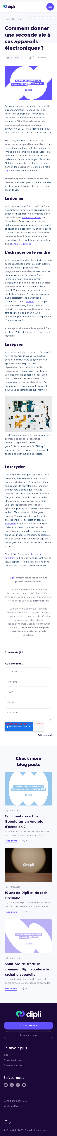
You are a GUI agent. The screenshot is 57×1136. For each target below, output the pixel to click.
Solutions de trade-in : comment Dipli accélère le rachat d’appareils (27, 970)
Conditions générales (15, 1101)
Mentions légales (13, 1106)
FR (6, 1121)
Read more (11, 841)
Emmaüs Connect (31, 218)
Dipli (7, 171)
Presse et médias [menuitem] (13, 1065)
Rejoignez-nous (28, 1035)
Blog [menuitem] (6, 1055)
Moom (30, 302)
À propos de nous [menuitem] (13, 1060)
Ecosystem (10, 524)
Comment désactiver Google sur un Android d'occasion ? (24, 822)
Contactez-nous (28, 1026)
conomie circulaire (21, 244)
